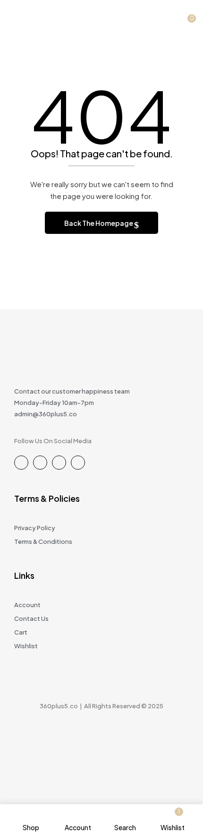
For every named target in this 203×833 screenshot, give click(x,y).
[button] (188, 15)
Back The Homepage (99, 223)
